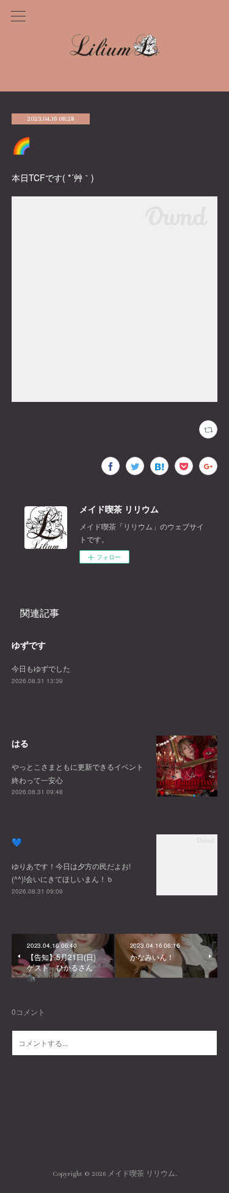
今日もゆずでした (41, 668)
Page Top (114, 1124)
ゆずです (29, 645)
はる (20, 743)
